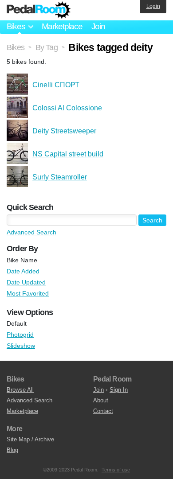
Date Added (23, 271)
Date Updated (26, 282)
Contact (103, 411)
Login (153, 6)
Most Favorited (28, 293)
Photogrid (20, 334)
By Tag (46, 47)
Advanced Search (31, 232)
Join (98, 26)
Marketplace (62, 26)
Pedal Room (39, 10)
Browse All (20, 389)
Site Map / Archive (30, 439)
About (100, 400)
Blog (12, 450)
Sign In (119, 389)
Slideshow (21, 345)
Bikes (15, 47)
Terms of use (116, 469)
